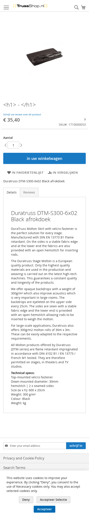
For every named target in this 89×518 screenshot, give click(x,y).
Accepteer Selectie (53, 500)
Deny (26, 500)
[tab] (11, 192)
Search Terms (14, 467)
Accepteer (44, 509)
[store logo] (30, 6)
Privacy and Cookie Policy (23, 458)
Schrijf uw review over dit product (22, 114)
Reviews (29, 192)
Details (12, 192)
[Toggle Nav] (6, 7)
